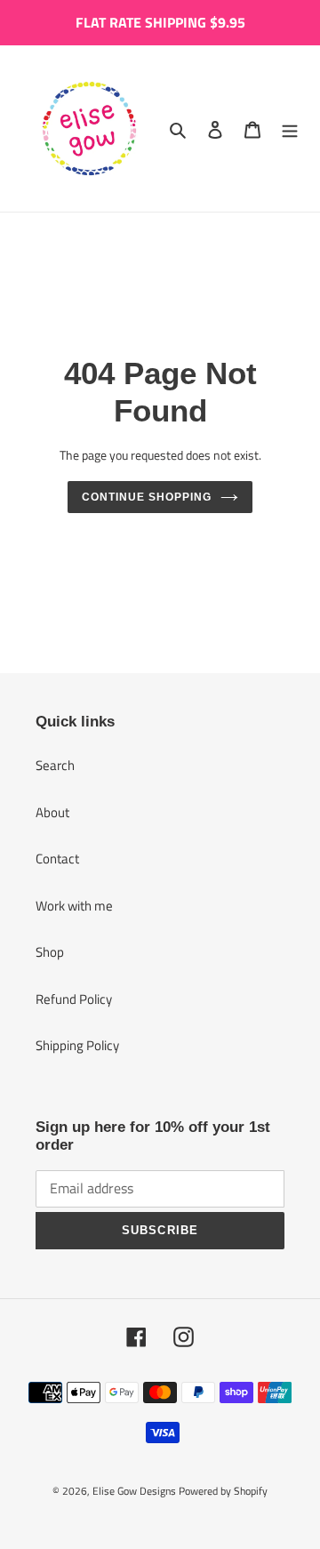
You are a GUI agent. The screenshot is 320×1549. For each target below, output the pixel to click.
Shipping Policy (77, 1045)
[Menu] (289, 128)
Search (55, 765)
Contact (57, 858)
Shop (50, 952)
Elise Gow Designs (134, 1490)
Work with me (74, 905)
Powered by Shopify (223, 1490)
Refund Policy (74, 999)
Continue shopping (147, 497)
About (52, 812)
